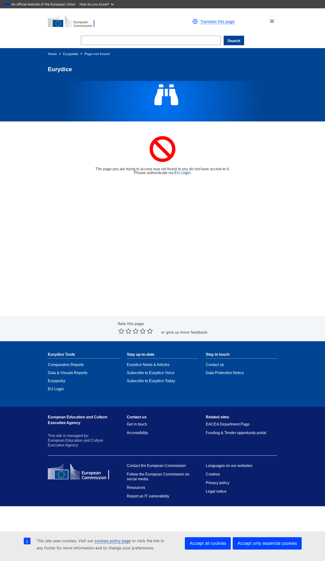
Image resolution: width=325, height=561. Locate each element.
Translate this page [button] (217, 21)
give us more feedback (186, 332)
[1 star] (121, 331)
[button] (272, 21)
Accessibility (137, 433)
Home (52, 54)
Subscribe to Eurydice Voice (150, 373)
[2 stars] (125, 331)
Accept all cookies (208, 543)
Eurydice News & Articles (148, 365)
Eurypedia (70, 54)
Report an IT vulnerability (148, 496)
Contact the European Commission (156, 466)
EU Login (182, 173)
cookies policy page (112, 540)
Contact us (215, 365)
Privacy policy (217, 483)
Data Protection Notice (225, 373)
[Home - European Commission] (103, 21)
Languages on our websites (229, 466)
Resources (136, 488)
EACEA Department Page (228, 424)
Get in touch (137, 424)
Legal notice (216, 491)
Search (233, 41)
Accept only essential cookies (267, 543)
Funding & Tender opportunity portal (236, 433)
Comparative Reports (66, 365)
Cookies (213, 474)
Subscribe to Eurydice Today (151, 381)
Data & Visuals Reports (67, 373)
